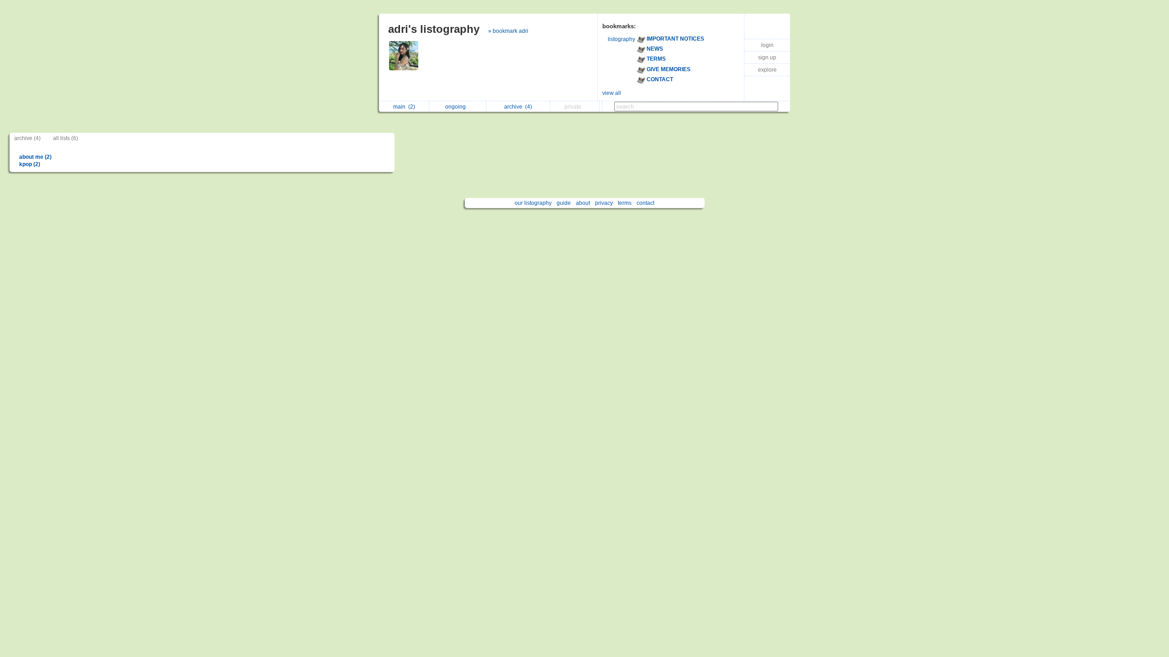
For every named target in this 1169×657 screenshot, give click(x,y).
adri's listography (433, 29)
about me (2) (35, 157)
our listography (533, 203)
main (404, 107)
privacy (604, 203)
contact (645, 203)
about (583, 203)
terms (625, 203)
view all (611, 93)
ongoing (457, 107)
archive (518, 107)
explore (767, 70)
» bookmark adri (508, 31)
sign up (767, 57)
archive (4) (27, 138)
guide (564, 203)
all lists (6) (65, 138)
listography (621, 39)
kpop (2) (29, 164)
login (767, 45)
